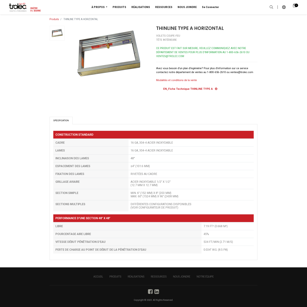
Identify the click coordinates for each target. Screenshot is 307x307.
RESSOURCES (159, 276)
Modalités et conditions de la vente (176, 80)
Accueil (98, 276)
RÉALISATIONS (136, 276)
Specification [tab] (61, 120)
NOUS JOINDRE (181, 276)
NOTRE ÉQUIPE (205, 276)
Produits (54, 19)
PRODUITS (115, 276)
